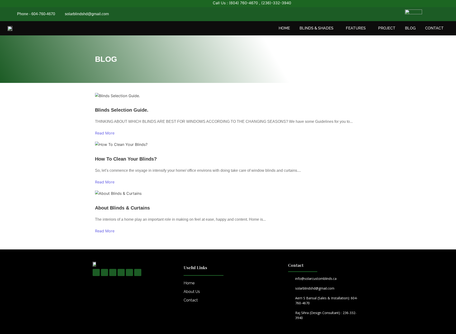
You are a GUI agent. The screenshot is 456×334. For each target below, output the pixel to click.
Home (284, 28)
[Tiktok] (386, 14)
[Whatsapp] (377, 14)
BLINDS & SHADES (316, 28)
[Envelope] (394, 14)
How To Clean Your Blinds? (126, 159)
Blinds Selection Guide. (121, 110)
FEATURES (356, 28)
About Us (192, 291)
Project (386, 28)
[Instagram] (361, 14)
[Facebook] (352, 14)
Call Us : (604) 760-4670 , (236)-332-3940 (244, 2)
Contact (434, 28)
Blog (410, 28)
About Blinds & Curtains (122, 207)
